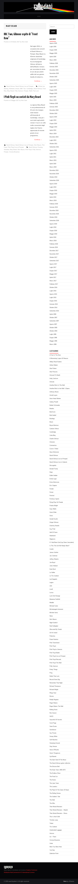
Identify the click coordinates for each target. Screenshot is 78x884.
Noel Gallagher (54, 626)
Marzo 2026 (53, 60)
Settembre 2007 (54, 321)
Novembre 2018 (54, 214)
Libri (51, 586)
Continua (38, 81)
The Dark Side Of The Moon (58, 760)
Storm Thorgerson (55, 753)
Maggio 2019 (53, 194)
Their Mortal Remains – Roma (58, 813)
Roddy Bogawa (54, 699)
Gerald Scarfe (54, 519)
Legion (51, 582)
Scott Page (53, 723)
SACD (51, 716)
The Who (52, 803)
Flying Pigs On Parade (56, 502)
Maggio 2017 (53, 274)
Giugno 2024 (53, 123)
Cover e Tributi (54, 448)
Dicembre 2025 (54, 70)
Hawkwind (52, 535)
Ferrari (51, 492)
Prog (51, 673)
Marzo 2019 (53, 200)
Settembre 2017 (54, 260)
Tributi (51, 823)
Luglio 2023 (53, 140)
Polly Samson (19, 91)
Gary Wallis (53, 509)
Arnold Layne (53, 395)
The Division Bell (55, 766)
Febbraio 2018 (54, 244)
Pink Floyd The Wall (55, 663)
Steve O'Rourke (54, 750)
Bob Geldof (53, 415)
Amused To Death (55, 375)
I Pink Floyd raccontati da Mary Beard (22, 97)
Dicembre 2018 (54, 210)
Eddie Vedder (53, 475)
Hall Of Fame (53, 532)
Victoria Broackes (14, 152)
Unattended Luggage (56, 830)
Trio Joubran (53, 826)
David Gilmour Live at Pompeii (24, 86)
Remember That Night (56, 683)
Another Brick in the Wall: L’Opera (59, 388)
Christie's (52, 442)
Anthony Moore (54, 392)
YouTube (52, 850)
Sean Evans (53, 726)
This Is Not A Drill (55, 816)
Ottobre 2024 (53, 113)
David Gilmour (10, 86)
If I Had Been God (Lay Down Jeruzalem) (62, 542)
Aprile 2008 (53, 314)
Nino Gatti (25, 42)
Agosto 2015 (53, 294)
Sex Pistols (53, 733)
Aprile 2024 (53, 130)
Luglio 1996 (53, 334)
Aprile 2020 (53, 163)
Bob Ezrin (52, 412)
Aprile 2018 (53, 237)
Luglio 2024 (53, 120)
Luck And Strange (55, 596)
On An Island (53, 632)
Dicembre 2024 (54, 110)
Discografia (53, 465)
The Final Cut (53, 776)
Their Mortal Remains (56, 806)
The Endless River (55, 773)
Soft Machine (53, 739)
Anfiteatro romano (14, 88)
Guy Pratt (52, 529)
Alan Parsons (53, 372)
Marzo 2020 (53, 167)
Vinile (51, 843)
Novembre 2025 (54, 73)
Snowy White (53, 736)
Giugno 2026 (53, 50)
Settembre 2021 (54, 147)
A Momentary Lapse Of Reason (59, 358)
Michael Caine (54, 606)
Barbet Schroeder (55, 405)
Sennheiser (53, 729)
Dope (51, 472)
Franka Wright (54, 505)
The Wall (52, 800)
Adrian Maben (54, 365)
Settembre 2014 (54, 311)
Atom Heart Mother (55, 398)
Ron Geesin (53, 713)
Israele (52, 549)
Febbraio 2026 (54, 63)
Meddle (52, 602)
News (51, 616)
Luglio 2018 (53, 227)
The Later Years (54, 783)
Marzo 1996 (53, 344)
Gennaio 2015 (54, 304)
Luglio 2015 (53, 297)
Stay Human (53, 746)
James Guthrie (54, 552)
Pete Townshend (54, 642)
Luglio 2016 (53, 291)
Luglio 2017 (53, 267)
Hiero (64, 881)
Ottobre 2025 (53, 76)
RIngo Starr (53, 693)
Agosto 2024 (53, 117)
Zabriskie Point (54, 853)
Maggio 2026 (53, 53)
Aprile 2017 (53, 277)
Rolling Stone (53, 709)
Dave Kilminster (54, 452)
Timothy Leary (54, 820)
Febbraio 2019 (54, 204)
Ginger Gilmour (54, 522)
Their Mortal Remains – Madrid (59, 810)
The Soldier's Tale (55, 796)
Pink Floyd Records (55, 659)
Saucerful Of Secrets (56, 719)
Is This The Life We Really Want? (59, 545)
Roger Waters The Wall (56, 706)
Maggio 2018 (53, 234)
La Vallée (52, 572)
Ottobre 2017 (53, 257)
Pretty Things (53, 669)
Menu (39, 16)
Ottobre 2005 (53, 327)
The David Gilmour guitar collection (60, 763)
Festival (52, 495)
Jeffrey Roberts (54, 559)
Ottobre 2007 (53, 317)
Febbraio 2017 (54, 284)
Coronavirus (53, 445)
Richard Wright (54, 689)
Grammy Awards (54, 525)
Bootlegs (52, 418)
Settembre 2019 (54, 180)
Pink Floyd (28, 149)
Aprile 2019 (53, 197)
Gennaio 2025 (54, 107)
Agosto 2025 (53, 83)
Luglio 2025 (53, 86)
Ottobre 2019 (53, 177)
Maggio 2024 (53, 127)
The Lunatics (53, 786)
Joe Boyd (52, 562)
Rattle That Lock (34, 91)
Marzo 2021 (53, 160)
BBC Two (23, 88)
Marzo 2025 (53, 100)
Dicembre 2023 (54, 137)
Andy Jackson (54, 378)
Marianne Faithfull (55, 599)
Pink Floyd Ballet (55, 652)
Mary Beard (10, 91)
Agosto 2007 (53, 324)
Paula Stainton (54, 639)
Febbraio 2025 (54, 103)
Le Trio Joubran (54, 576)
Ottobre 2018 (53, 217)
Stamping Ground (55, 743)
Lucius (51, 592)
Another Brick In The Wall (57, 385)
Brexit (51, 422)
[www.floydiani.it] (39, 7)
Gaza (51, 515)
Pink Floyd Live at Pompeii (16, 147)
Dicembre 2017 (54, 250)
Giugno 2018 (53, 230)
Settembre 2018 (54, 220)
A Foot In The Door (55, 355)
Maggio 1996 (53, 341)
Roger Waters (54, 703)
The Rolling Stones (55, 793)
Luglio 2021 (53, 153)
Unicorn (52, 833)
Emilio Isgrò (53, 479)
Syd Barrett (53, 756)
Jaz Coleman (53, 555)
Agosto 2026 (53, 43)
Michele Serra (54, 612)
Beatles (52, 408)
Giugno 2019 (53, 190)
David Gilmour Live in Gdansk (58, 462)
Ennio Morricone (54, 482)
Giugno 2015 (53, 301)
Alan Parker (53, 368)
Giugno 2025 (53, 90)
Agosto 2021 (53, 150)
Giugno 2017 (53, 270)
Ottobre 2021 (53, 143)
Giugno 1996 (53, 337)
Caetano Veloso (54, 428)
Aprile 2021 (53, 157)
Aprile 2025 (53, 97)
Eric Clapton (53, 485)
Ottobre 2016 (53, 287)
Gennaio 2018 (54, 247)
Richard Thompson (55, 686)
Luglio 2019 (53, 187)
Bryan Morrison (54, 425)
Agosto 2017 (53, 264)
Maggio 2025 (53, 93)
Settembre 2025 (54, 80)
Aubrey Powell (54, 402)
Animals (52, 382)
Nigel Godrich (53, 622)
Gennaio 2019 (54, 207)
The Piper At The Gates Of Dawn (59, 790)
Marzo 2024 (53, 133)
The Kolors (53, 780)
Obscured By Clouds (56, 629)
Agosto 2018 (53, 224)
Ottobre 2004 (53, 331)
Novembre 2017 (54, 254)
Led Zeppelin (53, 579)
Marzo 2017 (53, 280)
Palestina (52, 636)
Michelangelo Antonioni (56, 609)
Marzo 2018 (53, 240)
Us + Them (53, 836)
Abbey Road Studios (56, 361)
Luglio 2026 (53, 46)
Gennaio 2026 (54, 66)
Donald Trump (54, 469)
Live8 (51, 589)
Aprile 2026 (53, 56)
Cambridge (30, 88)
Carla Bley (53, 435)
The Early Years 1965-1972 (58, 770)
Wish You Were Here (56, 847)
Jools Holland (53, 566)
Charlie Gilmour (54, 438)
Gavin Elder (53, 512)
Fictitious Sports (54, 499)
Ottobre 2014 (53, 307)
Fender (52, 489)
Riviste (52, 696)
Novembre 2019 (54, 173)
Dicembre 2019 (54, 170)
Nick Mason (37, 145)
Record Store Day (55, 679)
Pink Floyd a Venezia (56, 649)
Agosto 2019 (53, 183)
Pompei (26, 91)
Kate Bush (53, 569)
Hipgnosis (52, 539)
